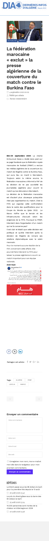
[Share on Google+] (34, 361)
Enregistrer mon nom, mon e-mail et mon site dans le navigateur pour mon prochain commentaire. (24, 464)
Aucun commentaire (18, 99)
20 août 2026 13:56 (17, 511)
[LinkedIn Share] (20, 351)
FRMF (30, 380)
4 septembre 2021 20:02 (19, 92)
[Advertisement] (24, 127)
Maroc (23, 384)
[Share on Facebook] (27, 361)
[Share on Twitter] (30, 361)
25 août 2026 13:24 (17, 502)
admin (21, 95)
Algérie (19, 380)
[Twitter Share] (14, 351)
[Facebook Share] (9, 351)
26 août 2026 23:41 (17, 493)
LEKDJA (12, 384)
